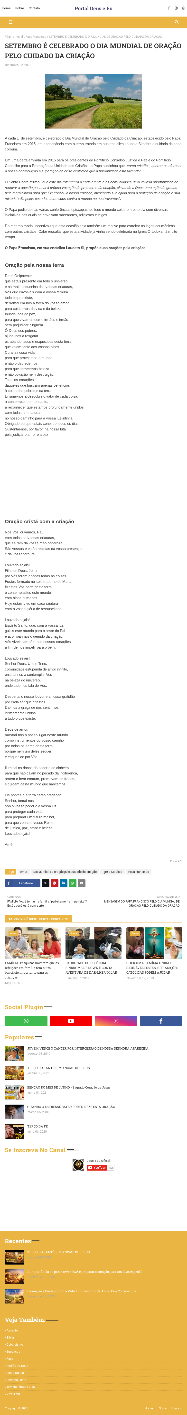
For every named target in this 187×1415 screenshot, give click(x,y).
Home (149, 1408)
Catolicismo (15, 1344)
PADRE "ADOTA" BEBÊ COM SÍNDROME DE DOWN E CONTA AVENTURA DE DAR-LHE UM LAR (91, 968)
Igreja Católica (112, 872)
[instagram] (176, 8)
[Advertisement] (93, 482)
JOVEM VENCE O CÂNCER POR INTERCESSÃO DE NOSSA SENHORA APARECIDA (88, 1048)
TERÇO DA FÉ (37, 1126)
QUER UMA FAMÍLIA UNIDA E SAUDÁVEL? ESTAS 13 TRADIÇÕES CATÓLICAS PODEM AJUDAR (152, 968)
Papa (10, 1358)
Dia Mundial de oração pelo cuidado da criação (65, 872)
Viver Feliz (13, 1394)
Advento (12, 1330)
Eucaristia (13, 1351)
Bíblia (10, 1337)
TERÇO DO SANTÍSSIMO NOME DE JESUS (58, 1068)
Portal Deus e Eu (93, 8)
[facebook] (169, 8)
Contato (176, 1408)
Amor (23, 872)
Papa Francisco (36, 36)
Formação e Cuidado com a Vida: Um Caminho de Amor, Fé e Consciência (81, 1291)
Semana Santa (16, 1380)
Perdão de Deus (17, 1366)
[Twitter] (45, 883)
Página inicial (14, 36)
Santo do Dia (15, 1373)
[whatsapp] (183, 8)
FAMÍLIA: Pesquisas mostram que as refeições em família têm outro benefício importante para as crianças (32, 970)
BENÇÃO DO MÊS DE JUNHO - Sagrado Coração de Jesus (68, 1087)
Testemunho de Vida (21, 1387)
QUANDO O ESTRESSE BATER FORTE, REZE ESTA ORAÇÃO (71, 1107)
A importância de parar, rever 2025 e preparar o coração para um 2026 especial (84, 1271)
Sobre (163, 1408)
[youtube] (71, 1021)
